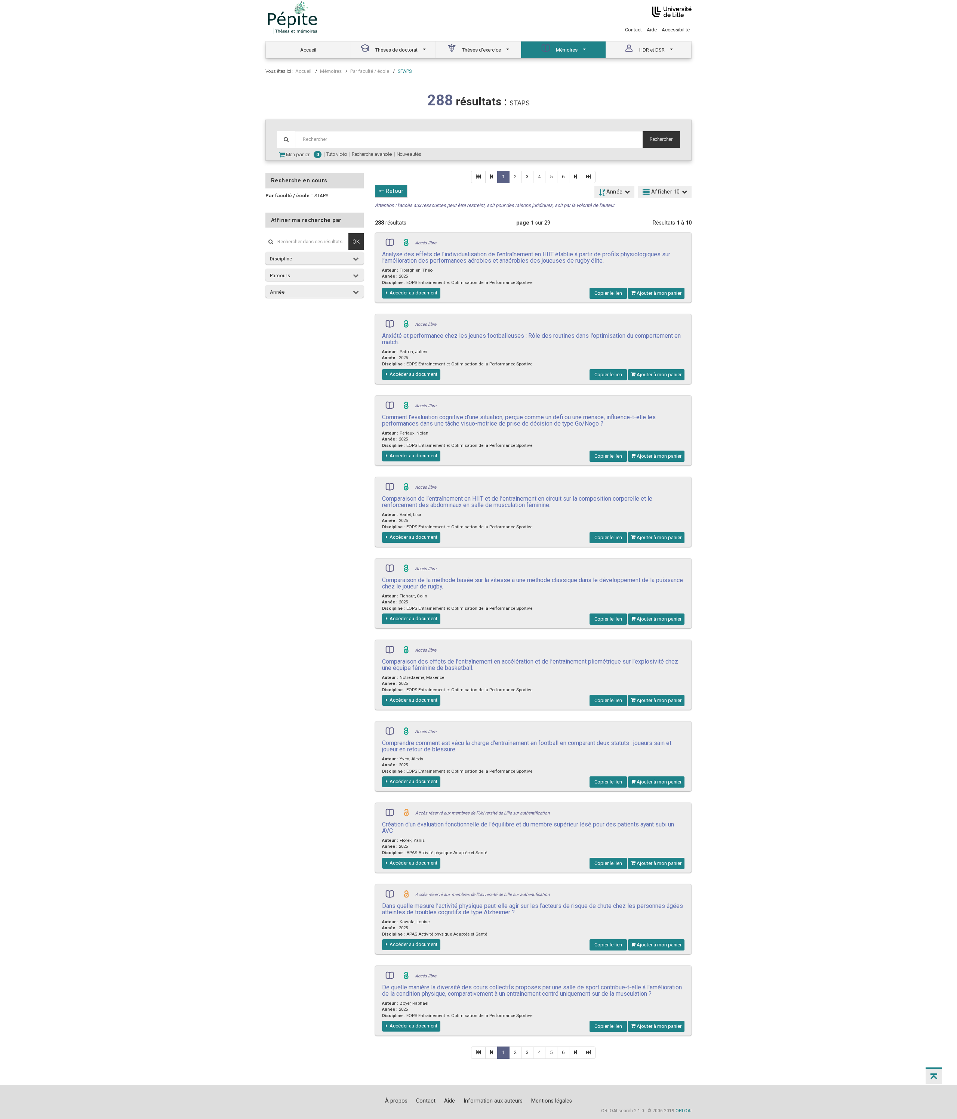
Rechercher (661, 139)
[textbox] (469, 139)
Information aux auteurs (493, 1100)
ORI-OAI (684, 1111)
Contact (633, 29)
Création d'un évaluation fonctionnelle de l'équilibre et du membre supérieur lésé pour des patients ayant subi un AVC (528, 828)
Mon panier (302, 154)
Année (277, 292)
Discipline (281, 258)
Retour (393, 191)
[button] (934, 1075)
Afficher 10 (665, 191)
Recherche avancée (372, 154)
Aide (652, 29)
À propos (396, 1100)
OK (356, 241)
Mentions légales (551, 1100)
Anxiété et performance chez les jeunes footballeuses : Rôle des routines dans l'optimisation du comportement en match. (531, 339)
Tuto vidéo (336, 154)
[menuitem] (308, 49)
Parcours (280, 275)
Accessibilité (676, 29)
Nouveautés (409, 154)
